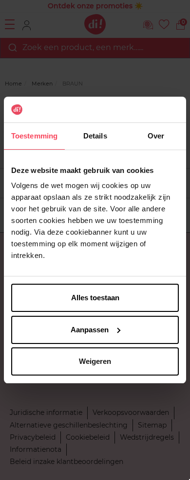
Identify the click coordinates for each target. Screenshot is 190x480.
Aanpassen (90, 330)
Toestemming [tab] (34, 136)
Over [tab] (156, 136)
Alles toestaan (95, 297)
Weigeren (95, 361)
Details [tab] (95, 136)
